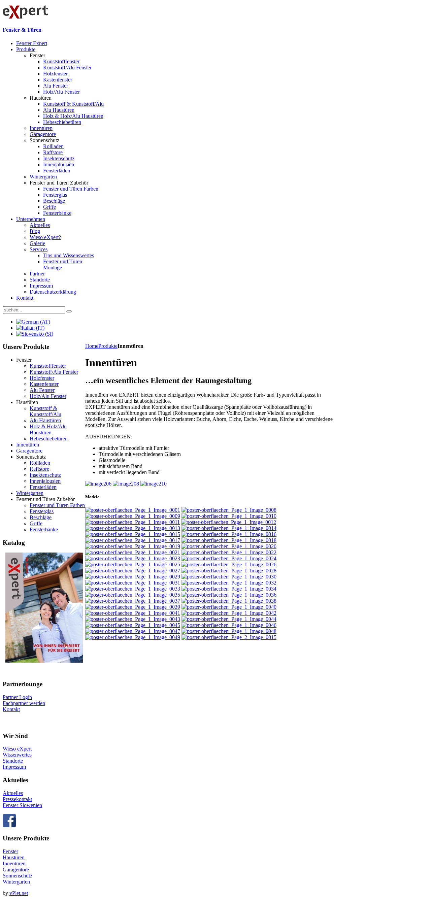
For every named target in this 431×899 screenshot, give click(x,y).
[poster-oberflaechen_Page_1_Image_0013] (132, 528)
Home (91, 346)
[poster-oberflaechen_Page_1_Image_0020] (228, 546)
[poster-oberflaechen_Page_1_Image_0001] (132, 510)
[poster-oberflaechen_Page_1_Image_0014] (228, 528)
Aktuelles (13, 793)
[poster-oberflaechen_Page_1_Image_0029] (132, 576)
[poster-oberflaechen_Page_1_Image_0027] (132, 570)
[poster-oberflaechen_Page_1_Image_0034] (228, 589)
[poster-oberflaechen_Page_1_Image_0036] (228, 595)
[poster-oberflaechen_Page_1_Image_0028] (228, 570)
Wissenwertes (17, 755)
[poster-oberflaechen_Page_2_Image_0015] (228, 637)
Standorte (13, 761)
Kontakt (11, 709)
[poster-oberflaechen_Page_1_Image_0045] (132, 625)
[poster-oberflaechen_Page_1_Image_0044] (228, 619)
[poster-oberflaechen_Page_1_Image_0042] (228, 613)
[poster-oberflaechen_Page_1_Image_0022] (228, 552)
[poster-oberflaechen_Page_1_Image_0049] (132, 637)
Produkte (108, 346)
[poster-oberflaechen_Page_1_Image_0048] (228, 631)
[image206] (98, 484)
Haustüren (14, 857)
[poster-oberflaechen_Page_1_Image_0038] (228, 601)
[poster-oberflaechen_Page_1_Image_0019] (132, 546)
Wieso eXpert (17, 749)
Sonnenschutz (17, 875)
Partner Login (17, 697)
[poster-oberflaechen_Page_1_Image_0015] (132, 534)
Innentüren (14, 863)
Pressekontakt (17, 799)
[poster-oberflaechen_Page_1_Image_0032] (228, 583)
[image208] (126, 484)
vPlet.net (18, 893)
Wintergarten (16, 882)
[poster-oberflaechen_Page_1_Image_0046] (228, 625)
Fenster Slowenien (22, 805)
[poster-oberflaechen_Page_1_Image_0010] (228, 516)
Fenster (10, 851)
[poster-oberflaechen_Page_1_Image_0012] (228, 522)
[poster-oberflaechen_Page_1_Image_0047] (132, 631)
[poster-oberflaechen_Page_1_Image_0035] (132, 595)
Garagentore (16, 869)
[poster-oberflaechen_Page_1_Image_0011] (132, 522)
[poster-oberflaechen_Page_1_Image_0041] (132, 613)
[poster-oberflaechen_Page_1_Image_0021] (132, 552)
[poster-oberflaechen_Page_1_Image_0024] (228, 558)
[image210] (153, 484)
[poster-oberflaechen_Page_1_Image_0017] (132, 540)
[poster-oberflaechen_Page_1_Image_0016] (228, 534)
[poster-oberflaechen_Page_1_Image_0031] (132, 583)
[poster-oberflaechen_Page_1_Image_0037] (132, 601)
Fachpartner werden (24, 703)
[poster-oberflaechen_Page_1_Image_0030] (228, 576)
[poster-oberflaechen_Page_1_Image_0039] (132, 607)
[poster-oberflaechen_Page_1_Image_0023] (132, 558)
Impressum (14, 767)
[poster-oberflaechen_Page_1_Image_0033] (132, 589)
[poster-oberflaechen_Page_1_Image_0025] (132, 564)
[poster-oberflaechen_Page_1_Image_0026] (228, 564)
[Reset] (69, 311)
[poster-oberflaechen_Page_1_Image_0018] (228, 540)
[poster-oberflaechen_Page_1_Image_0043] (132, 619)
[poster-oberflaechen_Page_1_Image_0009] (132, 516)
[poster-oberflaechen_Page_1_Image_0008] (228, 510)
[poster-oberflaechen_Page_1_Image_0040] (228, 607)
